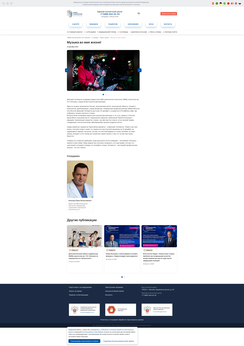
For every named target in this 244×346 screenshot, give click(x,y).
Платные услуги (171, 32)
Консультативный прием (114, 291)
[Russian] (240, 3)
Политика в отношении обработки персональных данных (122, 320)
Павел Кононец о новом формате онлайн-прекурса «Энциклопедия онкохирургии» (122, 255)
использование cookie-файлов (93, 332)
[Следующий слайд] (140, 70)
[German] (221, 3)
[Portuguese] (217, 3)
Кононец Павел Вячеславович (80, 200)
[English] (236, 3)
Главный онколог (76, 32)
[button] (103, 94)
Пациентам (113, 24)
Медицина (93, 24)
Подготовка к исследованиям (80, 287)
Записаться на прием (169, 14)
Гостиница (123, 32)
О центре (75, 24)
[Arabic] (224, 3)
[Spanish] (213, 3)
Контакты (168, 24)
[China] (228, 3)
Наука (151, 24)
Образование (133, 24)
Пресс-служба (155, 32)
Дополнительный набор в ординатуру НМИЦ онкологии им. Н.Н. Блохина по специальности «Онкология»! (83, 256)
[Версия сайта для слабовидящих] (138, 14)
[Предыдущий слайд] (67, 70)
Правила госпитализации (78, 295)
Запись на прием (75, 291)
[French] (232, 3)
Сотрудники (91, 32)
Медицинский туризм (107, 32)
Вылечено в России (139, 32)
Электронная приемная (114, 287)
